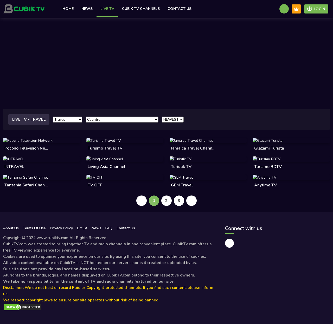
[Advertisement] (166, 56)
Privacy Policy (61, 228)
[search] (284, 9)
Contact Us (179, 8)
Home (68, 8)
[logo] (24, 9)
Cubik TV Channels (141, 8)
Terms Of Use (34, 228)
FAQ (108, 228)
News (87, 8)
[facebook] (229, 243)
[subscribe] (296, 9)
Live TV (107, 8)
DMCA (82, 228)
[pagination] (141, 200)
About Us (11, 228)
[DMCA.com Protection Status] (22, 307)
